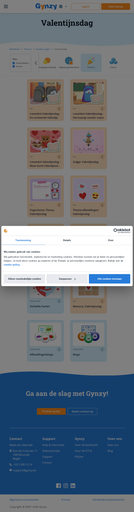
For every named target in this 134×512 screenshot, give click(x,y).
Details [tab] (67, 240)
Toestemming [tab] (23, 240)
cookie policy (12, 264)
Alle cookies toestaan (109, 278)
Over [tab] (111, 240)
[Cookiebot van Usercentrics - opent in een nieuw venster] (116, 230)
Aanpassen (65, 278)
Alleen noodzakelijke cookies (24, 278)
